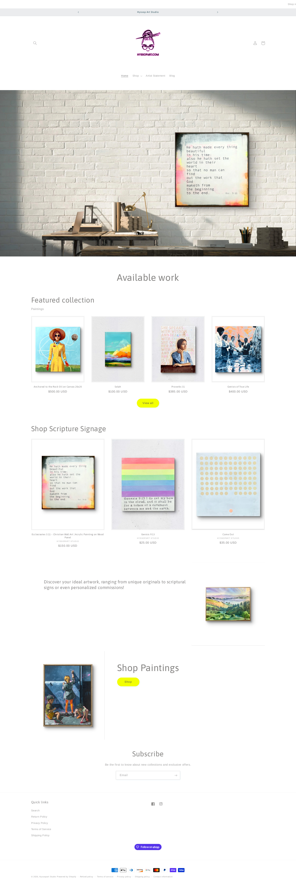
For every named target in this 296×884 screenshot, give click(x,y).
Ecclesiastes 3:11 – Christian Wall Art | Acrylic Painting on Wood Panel (68, 536)
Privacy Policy (39, 822)
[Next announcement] (217, 12)
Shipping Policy (40, 835)
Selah (118, 386)
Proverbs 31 (178, 386)
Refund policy (86, 877)
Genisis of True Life (238, 386)
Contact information (162, 877)
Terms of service (105, 877)
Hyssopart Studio (47, 877)
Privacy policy (124, 877)
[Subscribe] (176, 775)
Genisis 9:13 (148, 534)
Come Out (228, 534)
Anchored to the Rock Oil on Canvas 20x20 (58, 386)
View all (148, 403)
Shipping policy (142, 877)
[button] (35, 43)
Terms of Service (41, 829)
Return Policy (39, 816)
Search (35, 810)
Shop (128, 681)
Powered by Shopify (66, 877)
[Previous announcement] (78, 12)
